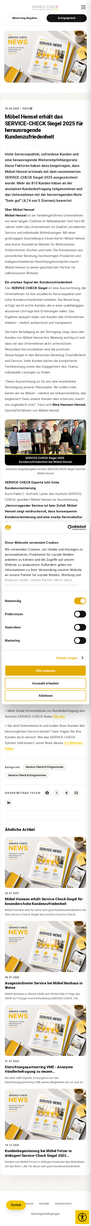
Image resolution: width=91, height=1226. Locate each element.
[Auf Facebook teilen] (47, 793)
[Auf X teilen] (57, 793)
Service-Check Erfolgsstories (44, 767)
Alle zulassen (45, 671)
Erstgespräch (66, 18)
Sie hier (59, 716)
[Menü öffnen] (83, 7)
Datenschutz (63, 1203)
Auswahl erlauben (45, 683)
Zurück (16, 1205)
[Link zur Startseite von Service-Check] (45, 9)
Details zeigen (67, 658)
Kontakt (44, 1203)
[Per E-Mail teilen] (76, 793)
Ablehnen (46, 695)
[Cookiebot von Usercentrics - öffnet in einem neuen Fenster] (67, 527)
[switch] (80, 614)
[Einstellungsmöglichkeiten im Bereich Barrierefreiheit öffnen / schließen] (82, 1217)
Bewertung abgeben (24, 18)
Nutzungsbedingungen (45, 1213)
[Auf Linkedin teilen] (8, 803)
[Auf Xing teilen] (66, 793)
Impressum (26, 1203)
